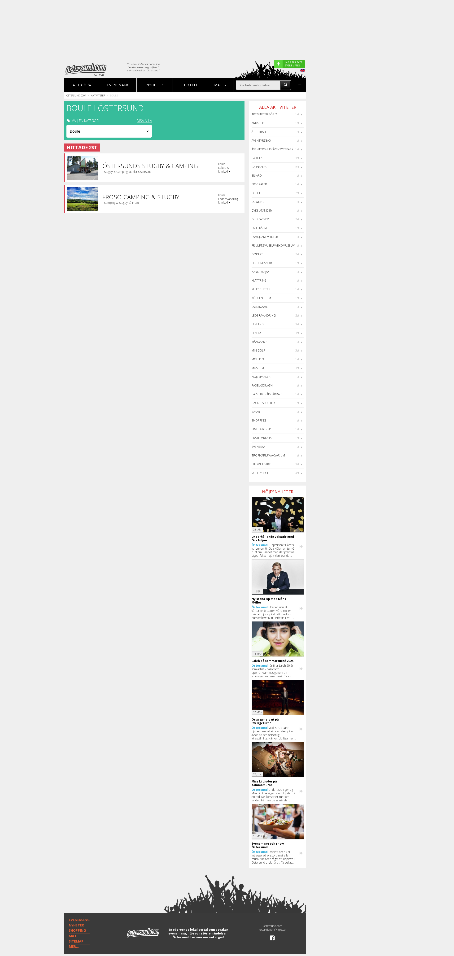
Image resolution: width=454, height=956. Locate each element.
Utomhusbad (261, 464)
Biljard (257, 176)
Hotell (191, 85)
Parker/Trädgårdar (267, 394)
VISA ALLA (144, 121)
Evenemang (118, 85)
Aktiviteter (98, 95)
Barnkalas (259, 167)
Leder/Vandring (264, 315)
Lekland (258, 324)
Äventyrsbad (261, 141)
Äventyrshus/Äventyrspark (272, 149)
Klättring (259, 280)
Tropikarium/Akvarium (268, 455)
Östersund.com (76, 95)
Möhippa (258, 359)
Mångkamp (259, 342)
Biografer (259, 184)
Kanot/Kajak (260, 272)
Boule (256, 193)
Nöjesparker (261, 377)
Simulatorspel (263, 429)
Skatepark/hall (263, 438)
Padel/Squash (262, 385)
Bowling (258, 202)
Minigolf (258, 350)
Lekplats (258, 333)
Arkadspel (259, 123)
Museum (258, 368)
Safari (256, 412)
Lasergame (260, 307)
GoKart (257, 254)
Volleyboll (260, 473)
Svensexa (258, 447)
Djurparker (260, 219)
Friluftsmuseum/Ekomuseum (273, 245)
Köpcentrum (261, 298)
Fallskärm (259, 228)
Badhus (257, 158)
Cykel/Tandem (262, 211)
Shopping (259, 420)
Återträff (259, 132)
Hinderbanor (262, 263)
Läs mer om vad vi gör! (207, 937)
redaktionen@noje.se (272, 930)
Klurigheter (261, 289)
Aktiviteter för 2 (264, 114)
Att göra (82, 85)
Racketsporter (263, 403)
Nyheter (154, 85)
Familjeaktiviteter (265, 237)
